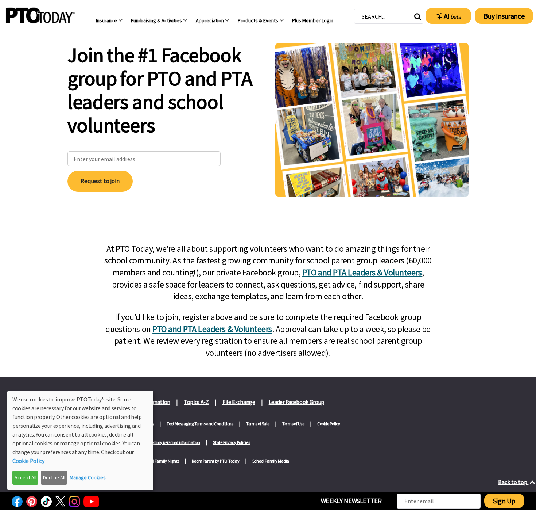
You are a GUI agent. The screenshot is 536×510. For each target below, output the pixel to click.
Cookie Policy (328, 423)
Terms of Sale (257, 423)
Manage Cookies (88, 477)
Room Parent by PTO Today (215, 461)
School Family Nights (160, 461)
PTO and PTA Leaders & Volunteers (362, 272)
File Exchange (238, 402)
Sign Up (504, 500)
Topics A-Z (196, 402)
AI (452, 15)
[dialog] (80, 440)
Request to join (100, 181)
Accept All (25, 477)
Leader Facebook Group (296, 402)
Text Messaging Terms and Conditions (200, 423)
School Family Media (270, 461)
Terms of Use (293, 423)
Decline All (54, 477)
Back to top (513, 482)
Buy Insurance (503, 15)
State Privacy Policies (231, 442)
